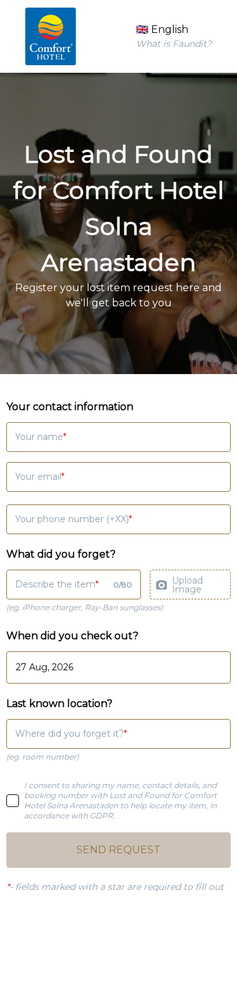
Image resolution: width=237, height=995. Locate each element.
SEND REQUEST (118, 850)
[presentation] (190, 584)
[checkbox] (12, 800)
